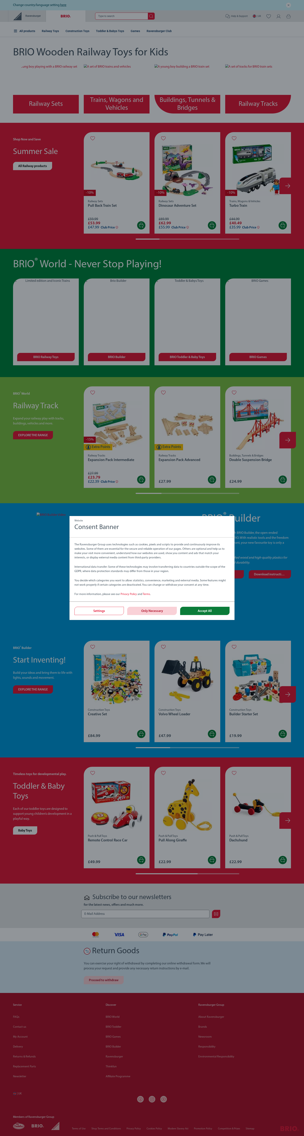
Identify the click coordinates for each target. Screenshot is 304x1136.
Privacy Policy (129, 594)
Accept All (205, 611)
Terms (146, 594)
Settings (99, 611)
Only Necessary (152, 611)
